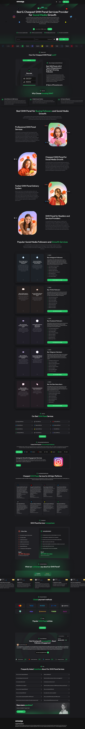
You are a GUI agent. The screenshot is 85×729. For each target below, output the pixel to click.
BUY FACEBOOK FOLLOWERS (57, 342)
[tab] (19, 452)
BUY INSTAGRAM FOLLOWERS (57, 280)
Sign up (50, 29)
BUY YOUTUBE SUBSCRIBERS (57, 405)
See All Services (42, 436)
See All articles (42, 627)
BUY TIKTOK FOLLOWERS (57, 311)
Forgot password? (50, 39)
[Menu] (56, 2)
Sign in (60, 1)
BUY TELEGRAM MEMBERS (57, 374)
